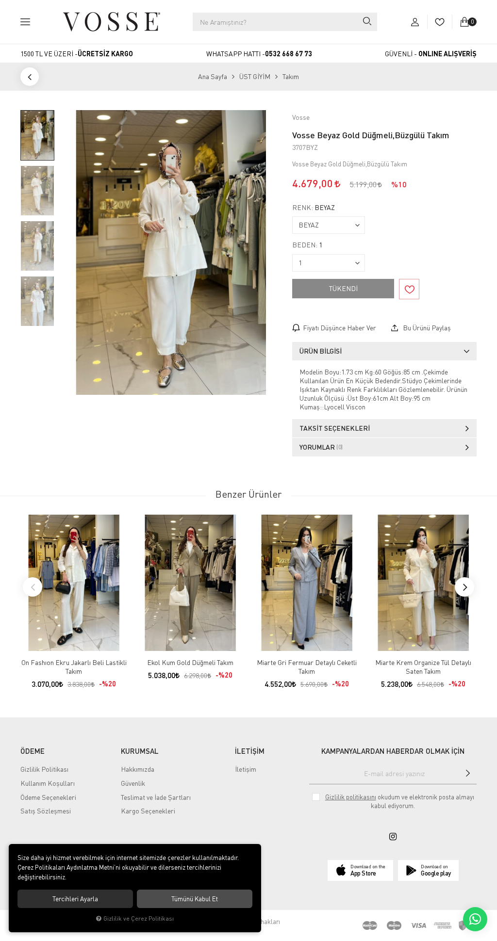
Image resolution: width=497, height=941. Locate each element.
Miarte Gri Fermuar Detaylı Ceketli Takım (307, 666)
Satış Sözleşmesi (45, 811)
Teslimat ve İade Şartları (156, 797)
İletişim (245, 769)
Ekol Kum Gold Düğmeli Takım (190, 662)
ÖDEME (32, 750)
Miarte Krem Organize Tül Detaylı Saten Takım (423, 666)
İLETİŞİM (250, 750)
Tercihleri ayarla (75, 899)
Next (464, 587)
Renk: (313, 207)
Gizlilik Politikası (44, 769)
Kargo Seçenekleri (148, 811)
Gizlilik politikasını (350, 797)
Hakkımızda (137, 769)
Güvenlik (133, 783)
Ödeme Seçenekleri (48, 797)
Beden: (307, 245)
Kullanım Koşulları (47, 783)
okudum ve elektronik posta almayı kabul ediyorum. (399, 801)
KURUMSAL (140, 750)
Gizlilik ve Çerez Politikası (138, 918)
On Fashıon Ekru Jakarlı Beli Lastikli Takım (74, 666)
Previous (32, 587)
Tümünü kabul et (194, 899)
